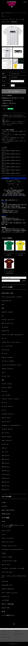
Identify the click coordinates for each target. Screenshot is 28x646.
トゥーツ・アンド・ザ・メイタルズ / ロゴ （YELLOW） (20, 253)
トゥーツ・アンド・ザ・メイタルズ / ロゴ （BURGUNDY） (9, 271)
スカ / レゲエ (8, 16)
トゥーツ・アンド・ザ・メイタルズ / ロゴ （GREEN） (9, 253)
